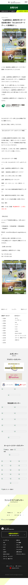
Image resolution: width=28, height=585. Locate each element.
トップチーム (18, 320)
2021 (4, 330)
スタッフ (18, 544)
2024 (4, 323)
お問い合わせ (19, 551)
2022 (4, 328)
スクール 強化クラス (7, 558)
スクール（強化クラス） (21, 337)
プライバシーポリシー (21, 554)
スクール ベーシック (7, 556)
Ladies (16, 331)
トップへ (14, 309)
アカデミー (19, 566)
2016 (4, 342)
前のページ (4, 309)
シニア (16, 324)
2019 (4, 335)
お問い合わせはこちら (14, 534)
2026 (4, 318)
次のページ (24, 309)
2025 (4, 321)
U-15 (16, 326)
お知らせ (17, 340)
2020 (4, 333)
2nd (16, 322)
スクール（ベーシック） (21, 335)
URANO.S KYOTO (15, 568)
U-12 (16, 329)
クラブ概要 (18, 542)
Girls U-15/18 (18, 333)
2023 (4, 325)
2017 (4, 340)
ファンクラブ (19, 549)
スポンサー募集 (19, 547)
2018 (4, 338)
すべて (16, 318)
